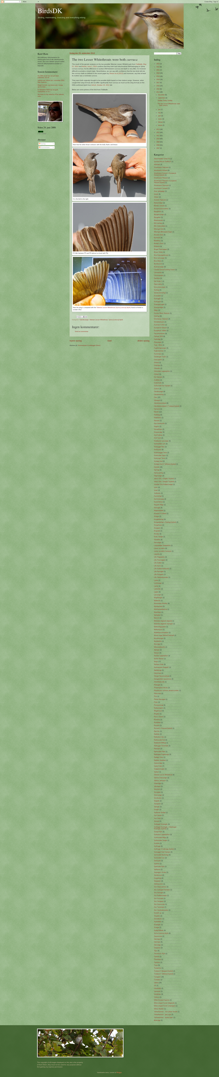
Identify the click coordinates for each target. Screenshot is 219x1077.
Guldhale (157, 380)
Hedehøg (157, 415)
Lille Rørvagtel (158, 571)
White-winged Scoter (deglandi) (164, 1003)
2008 (158, 145)
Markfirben (157, 612)
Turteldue (157, 980)
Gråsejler (157, 368)
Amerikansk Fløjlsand (161, 167)
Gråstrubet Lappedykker (162, 371)
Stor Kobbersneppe (160, 895)
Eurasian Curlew (159, 325)
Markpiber (157, 615)
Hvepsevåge (158, 432)
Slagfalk (156, 801)
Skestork (157, 789)
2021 (158, 70)
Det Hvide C (158, 281)
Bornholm (157, 238)
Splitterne (157, 869)
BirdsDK (50, 10)
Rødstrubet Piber (159, 751)
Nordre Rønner (159, 659)
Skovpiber (157, 792)
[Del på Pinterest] (86, 317)
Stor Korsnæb (158, 898)
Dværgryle (157, 301)
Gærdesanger (84, 320)
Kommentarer (45, 147)
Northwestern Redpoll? (161, 667)
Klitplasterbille (158, 510)
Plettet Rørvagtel (159, 699)
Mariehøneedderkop (160, 609)
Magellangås (158, 597)
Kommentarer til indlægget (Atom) (89, 345)
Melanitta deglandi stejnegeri (163, 624)
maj (159, 113)
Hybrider (156, 467)
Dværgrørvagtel (159, 304)
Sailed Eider (158, 766)
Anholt (156, 194)
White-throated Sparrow (161, 1000)
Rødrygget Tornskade (161, 746)
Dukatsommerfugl (160, 293)
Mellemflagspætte (160, 627)
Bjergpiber (157, 217)
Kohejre (156, 516)
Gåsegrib (157, 400)
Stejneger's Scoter (160, 872)
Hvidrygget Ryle (159, 447)
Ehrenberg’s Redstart (161, 319)
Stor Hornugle (158, 892)
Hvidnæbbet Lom (159, 444)
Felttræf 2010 (158, 336)
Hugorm (156, 426)
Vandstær (157, 991)
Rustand (156, 725)
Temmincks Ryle (159, 953)
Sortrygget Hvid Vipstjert (162, 852)
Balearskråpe (158, 203)
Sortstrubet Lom (159, 858)
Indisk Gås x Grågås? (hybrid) (164, 478)
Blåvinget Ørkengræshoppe (163, 232)
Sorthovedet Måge (160, 837)
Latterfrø (157, 554)
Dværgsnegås (158, 307)
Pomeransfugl (158, 705)
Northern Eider (158, 664)
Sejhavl (156, 772)
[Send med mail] (77, 317)
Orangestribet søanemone (162, 679)
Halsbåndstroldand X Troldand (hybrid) (166, 406)
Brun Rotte (157, 261)
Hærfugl (156, 470)
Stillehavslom (158, 884)
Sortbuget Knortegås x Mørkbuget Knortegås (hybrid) (165, 828)
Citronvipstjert (158, 275)
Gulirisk (156, 389)
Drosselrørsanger (159, 287)
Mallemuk (157, 600)
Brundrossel (158, 264)
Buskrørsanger (159, 267)
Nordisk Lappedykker (161, 656)
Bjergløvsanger (159, 214)
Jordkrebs (157, 493)
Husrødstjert (158, 429)
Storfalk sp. (158, 913)
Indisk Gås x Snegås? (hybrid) (164, 481)
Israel (156, 490)
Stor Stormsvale (159, 904)
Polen (156, 702)
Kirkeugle (157, 508)
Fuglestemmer (158, 351)
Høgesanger (158, 476)
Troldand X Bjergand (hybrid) (163, 971)
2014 (158, 92)
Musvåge (157, 644)
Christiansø (158, 272)
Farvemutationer (159, 333)
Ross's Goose (158, 717)
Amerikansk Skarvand (161, 185)
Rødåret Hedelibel (160, 760)
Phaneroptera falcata (161, 688)
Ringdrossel (158, 711)
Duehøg (156, 290)
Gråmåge (157, 365)
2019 (158, 76)
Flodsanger (157, 342)
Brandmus (157, 240)
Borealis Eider (158, 235)
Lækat (156, 586)
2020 (158, 73)
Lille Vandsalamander (161, 577)
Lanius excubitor (159, 548)
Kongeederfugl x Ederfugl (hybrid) (165, 522)
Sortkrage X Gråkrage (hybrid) (164, 849)
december (161, 95)
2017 (158, 82)
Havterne (157, 409)
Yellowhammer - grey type (162, 1014)
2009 (158, 142)
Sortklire (156, 843)
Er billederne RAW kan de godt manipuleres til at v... (48, 90)
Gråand (156, 362)
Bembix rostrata (159, 206)
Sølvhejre (157, 942)
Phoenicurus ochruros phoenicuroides (166, 690)
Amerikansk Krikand (160, 170)
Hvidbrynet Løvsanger (161, 441)
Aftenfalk (157, 164)
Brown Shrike (158, 252)
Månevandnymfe (159, 647)
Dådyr (156, 310)
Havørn (156, 412)
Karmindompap (159, 499)
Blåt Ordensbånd (159, 226)
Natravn (156, 653)
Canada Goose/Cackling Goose (164, 269)
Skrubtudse (158, 798)
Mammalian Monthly (160, 603)
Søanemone (158, 936)
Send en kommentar (81, 331)
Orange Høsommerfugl (161, 676)
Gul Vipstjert (158, 377)
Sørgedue (157, 948)
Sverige (156, 927)
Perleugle (157, 685)
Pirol (155, 696)
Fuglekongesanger (160, 348)
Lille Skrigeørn (158, 574)
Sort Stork (157, 818)
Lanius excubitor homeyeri (162, 551)
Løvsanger (157, 595)
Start (109, 341)
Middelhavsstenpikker (161, 632)
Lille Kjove (157, 566)
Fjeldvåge (157, 339)
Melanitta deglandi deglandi (163, 621)
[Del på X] (82, 317)
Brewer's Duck (158, 243)
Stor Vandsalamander (161, 910)
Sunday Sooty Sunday (165, 100)
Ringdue (156, 714)
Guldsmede (158, 383)
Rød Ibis (157, 731)
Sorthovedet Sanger (160, 840)
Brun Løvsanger (159, 258)
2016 (158, 86)
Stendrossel (158, 875)
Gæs (155, 397)
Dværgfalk (157, 296)
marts (160, 119)
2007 (158, 148)
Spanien (156, 863)
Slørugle (156, 807)
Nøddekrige (158, 670)
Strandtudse (158, 919)
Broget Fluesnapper (160, 249)
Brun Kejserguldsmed (161, 255)
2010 (158, 139)
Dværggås (157, 298)
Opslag (42, 144)
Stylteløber (157, 921)
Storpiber (157, 916)
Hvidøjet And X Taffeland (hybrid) (165, 464)
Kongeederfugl (158, 519)
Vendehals (157, 994)
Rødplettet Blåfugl (160, 743)
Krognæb (157, 531)
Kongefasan (158, 525)
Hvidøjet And (158, 461)
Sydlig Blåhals (158, 930)
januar (160, 125)
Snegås (156, 809)
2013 (158, 129)
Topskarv (157, 962)
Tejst (155, 951)
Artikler (156, 197)
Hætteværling (158, 473)
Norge (156, 661)
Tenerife (156, 956)
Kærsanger (157, 542)
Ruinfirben (157, 722)
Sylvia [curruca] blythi (116, 320)
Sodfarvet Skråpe (160, 812)
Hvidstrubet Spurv (160, 455)
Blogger (119, 1072)
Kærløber (157, 539)
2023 (158, 64)
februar (160, 122)
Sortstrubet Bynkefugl (161, 855)
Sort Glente (158, 815)
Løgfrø (156, 592)
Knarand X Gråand (160, 513)
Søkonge (157, 939)
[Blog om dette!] (79, 317)
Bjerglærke (157, 211)
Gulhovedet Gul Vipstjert (162, 386)
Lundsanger (158, 583)
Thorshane (157, 959)
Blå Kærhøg (158, 223)
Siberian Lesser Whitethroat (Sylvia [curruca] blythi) (114, 307)
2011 (158, 135)
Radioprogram (158, 708)
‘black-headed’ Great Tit (162, 159)
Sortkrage (157, 846)
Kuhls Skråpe (158, 537)
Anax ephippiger (159, 191)
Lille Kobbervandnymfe (161, 568)
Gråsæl (156, 374)
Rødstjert (157, 748)
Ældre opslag (143, 341)
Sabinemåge (158, 763)
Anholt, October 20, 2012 (100, 85)
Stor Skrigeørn (159, 901)
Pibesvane (157, 693)
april (159, 116)
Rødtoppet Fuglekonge (161, 754)
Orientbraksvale (159, 682)
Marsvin (156, 618)
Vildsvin (156, 997)
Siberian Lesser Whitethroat (98, 320)
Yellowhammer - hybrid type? (163, 1017)
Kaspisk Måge (158, 505)
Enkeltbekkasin (159, 322)
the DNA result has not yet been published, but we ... (48, 76)
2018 (158, 79)
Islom (156, 487)
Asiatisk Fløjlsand (160, 200)
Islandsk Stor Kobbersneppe (163, 484)
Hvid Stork (157, 438)
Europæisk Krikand (160, 328)
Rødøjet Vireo (158, 757)
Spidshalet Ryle (159, 866)
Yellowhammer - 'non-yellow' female (165, 1012)
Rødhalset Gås (159, 737)
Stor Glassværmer (160, 887)
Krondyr (156, 534)
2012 (158, 132)
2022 (158, 67)
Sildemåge (157, 783)
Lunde (156, 580)
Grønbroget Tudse (160, 357)
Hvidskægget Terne (160, 452)
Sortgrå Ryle (158, 832)
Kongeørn (157, 528)
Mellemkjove (158, 629)
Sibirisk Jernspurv (160, 780)
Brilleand (157, 246)
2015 (158, 89)
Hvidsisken (157, 449)
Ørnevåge (157, 1020)
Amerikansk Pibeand (161, 178)
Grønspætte (158, 360)
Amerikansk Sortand (160, 188)
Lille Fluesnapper (159, 560)
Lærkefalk (157, 589)
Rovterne (157, 719)
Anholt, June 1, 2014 (89, 66)
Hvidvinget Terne (159, 458)
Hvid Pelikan (158, 435)
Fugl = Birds (158, 345)
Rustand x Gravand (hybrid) (163, 728)
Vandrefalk (157, 988)
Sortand (156, 821)
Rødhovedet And (159, 740)
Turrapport (157, 977)
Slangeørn (157, 804)
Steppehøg (157, 878)
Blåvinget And (158, 229)
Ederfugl (156, 316)
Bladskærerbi (158, 220)
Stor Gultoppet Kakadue (162, 890)
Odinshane (157, 673)
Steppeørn (157, 881)
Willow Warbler (159, 1009)
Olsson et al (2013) (116, 73)
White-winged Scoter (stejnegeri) (164, 1006)
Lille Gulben (158, 563)
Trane (156, 965)
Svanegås (157, 924)
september (162, 98)
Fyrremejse (157, 354)
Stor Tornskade (159, 907)
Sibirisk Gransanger (160, 778)
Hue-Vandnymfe (159, 423)
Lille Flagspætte (159, 557)
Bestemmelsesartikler (161, 209)
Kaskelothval (158, 502)
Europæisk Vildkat (160, 330)
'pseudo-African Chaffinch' (162, 161)
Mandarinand (158, 606)
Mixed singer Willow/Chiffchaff (164, 635)
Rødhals (156, 734)
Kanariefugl (157, 496)
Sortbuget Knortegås (161, 824)
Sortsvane (157, 861)
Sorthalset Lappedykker (162, 834)
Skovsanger (158, 795)
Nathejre (156, 650)
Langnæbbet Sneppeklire (162, 545)
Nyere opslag (76, 341)
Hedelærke (157, 417)
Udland (156, 983)
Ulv (155, 985)
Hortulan (156, 420)
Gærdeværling (158, 394)
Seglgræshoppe (159, 769)
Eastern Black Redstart (161, 313)
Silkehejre (157, 786)
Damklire (157, 278)
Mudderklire (158, 641)
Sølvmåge (157, 945)
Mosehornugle (158, 638)
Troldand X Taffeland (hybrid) (163, 974)
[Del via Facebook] (84, 317)
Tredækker (157, 968)
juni (159, 109)
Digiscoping (158, 284)
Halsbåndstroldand (160, 403)
